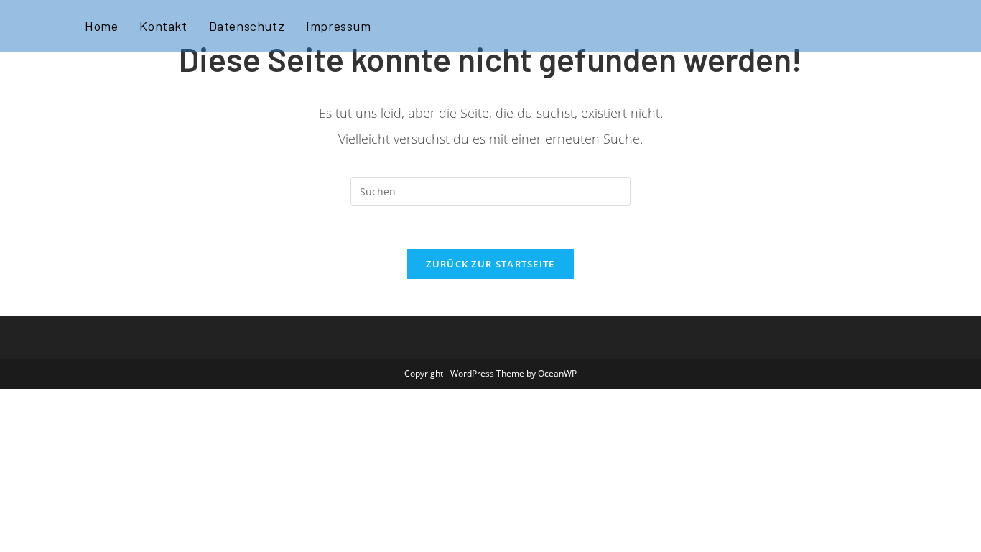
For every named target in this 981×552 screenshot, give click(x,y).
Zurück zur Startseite (490, 263)
